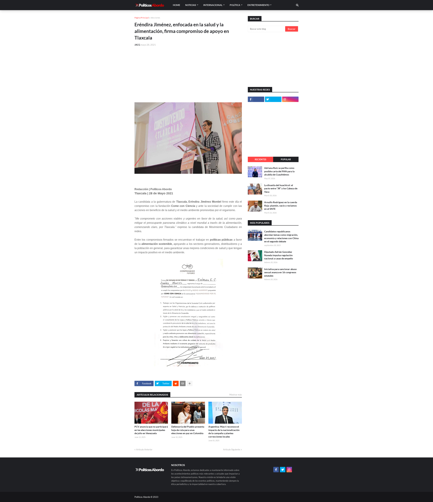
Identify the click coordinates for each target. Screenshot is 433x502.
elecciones (155, 17)
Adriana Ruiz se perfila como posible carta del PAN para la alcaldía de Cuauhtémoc (279, 171)
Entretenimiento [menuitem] (258, 5)
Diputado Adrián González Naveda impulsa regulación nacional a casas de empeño (278, 255)
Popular (286, 159)
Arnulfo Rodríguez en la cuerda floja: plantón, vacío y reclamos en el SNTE (280, 205)
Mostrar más (235, 394)
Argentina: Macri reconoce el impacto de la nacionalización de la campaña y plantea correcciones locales (224, 431)
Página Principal (141, 17)
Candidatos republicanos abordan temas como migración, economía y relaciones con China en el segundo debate (281, 236)
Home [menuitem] (176, 5)
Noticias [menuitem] (190, 5)
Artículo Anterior (144, 449)
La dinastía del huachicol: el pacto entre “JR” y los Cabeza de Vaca (280, 188)
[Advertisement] (188, 74)
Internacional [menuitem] (212, 5)
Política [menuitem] (235, 5)
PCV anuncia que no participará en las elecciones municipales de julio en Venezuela (151, 430)
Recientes (260, 159)
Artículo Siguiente (231, 449)
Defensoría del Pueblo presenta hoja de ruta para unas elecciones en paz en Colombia (187, 430)
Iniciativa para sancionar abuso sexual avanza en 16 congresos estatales (280, 272)
